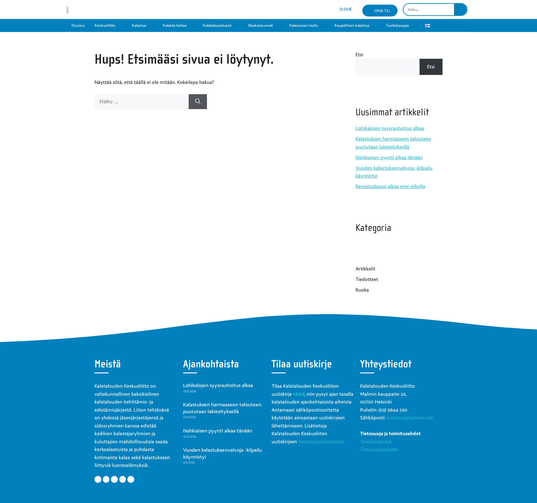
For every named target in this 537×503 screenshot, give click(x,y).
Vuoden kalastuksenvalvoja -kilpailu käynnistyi (222, 453)
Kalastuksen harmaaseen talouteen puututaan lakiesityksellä (222, 408)
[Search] (460, 9)
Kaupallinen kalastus (351, 25)
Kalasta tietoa (174, 25)
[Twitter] (106, 479)
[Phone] (324, 9)
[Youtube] (302, 9)
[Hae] (198, 101)
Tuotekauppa (397, 25)
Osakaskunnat (260, 25)
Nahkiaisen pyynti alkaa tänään (389, 157)
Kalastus (139, 25)
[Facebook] (280, 9)
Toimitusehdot (376, 441)
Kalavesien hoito (303, 25)
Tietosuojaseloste (379, 449)
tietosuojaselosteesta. (321, 441)
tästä (299, 394)
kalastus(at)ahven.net (410, 417)
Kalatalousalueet (217, 25)
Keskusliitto (104, 25)
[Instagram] (291, 9)
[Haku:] (141, 101)
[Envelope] (313, 9)
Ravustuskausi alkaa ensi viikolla (390, 186)
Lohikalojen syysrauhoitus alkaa (390, 128)
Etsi (359, 54)
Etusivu (78, 25)
